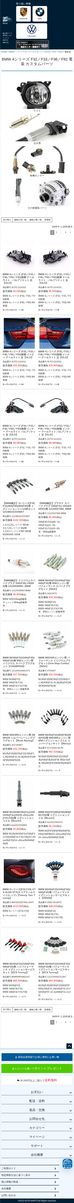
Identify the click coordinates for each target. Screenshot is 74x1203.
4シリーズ (29, 52)
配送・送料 (37, 1101)
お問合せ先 (37, 1119)
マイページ (37, 1137)
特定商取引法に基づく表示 (15, 1175)
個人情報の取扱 (9, 1181)
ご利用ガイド (8, 1168)
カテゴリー (37, 1128)
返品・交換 (37, 1110)
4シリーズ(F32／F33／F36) (49, 52)
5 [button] (65, 232)
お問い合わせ (8, 1195)
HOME (4, 52)
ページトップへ (69, 1046)
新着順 (47, 220)
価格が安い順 (20, 220)
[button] (70, 232)
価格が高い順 (35, 220)
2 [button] (56, 232)
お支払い (37, 1092)
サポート (37, 1145)
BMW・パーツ (16, 52)
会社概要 (37, 1154)
